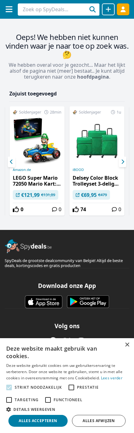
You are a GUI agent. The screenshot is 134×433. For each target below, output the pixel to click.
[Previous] (11, 162)
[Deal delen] (108, 9)
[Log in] (123, 9)
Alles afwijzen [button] (99, 420)
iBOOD (78, 170)
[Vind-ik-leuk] (16, 209)
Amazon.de (22, 170)
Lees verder (111, 378)
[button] (67, 409)
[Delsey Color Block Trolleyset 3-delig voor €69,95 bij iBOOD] (96, 161)
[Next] (122, 162)
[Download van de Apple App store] (43, 301)
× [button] (127, 345)
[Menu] (9, 9)
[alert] (67, 385)
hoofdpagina (93, 76)
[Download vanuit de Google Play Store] (88, 301)
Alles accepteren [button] (38, 420)
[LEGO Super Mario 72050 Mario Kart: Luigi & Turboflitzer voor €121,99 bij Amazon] (37, 161)
